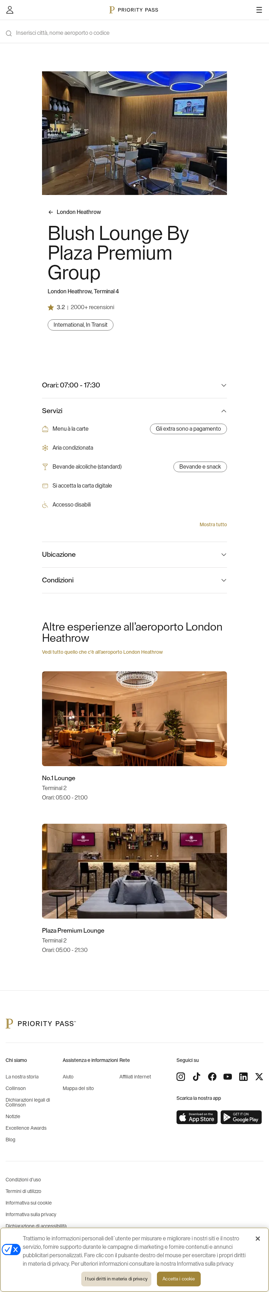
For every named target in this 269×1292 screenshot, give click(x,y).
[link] (197, 1117)
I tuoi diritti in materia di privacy (116, 1279)
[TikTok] (196, 1076)
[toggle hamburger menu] (259, 10)
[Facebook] (212, 1076)
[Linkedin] (243, 1076)
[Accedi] (10, 10)
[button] (130, 185)
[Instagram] (181, 1076)
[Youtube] (227, 1076)
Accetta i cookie (179, 1279)
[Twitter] (259, 1076)
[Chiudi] (257, 1238)
